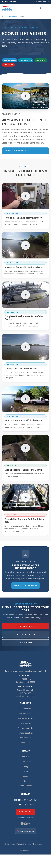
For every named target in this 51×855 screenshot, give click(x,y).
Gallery (25, 766)
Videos (25, 776)
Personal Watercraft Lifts (25, 723)
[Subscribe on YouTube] (25, 824)
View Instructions (24, 585)
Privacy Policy (25, 850)
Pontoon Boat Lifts (25, 728)
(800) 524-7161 (30, 799)
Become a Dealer (25, 818)
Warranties (25, 742)
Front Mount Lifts (25, 713)
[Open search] (41, 8)
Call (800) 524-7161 (25, 634)
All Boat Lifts (25, 709)
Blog (25, 781)
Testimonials (25, 761)
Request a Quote (25, 626)
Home (4, 16)
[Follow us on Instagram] (28, 824)
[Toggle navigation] (46, 8)
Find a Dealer (26, 642)
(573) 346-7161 (28, 804)
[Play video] (25, 96)
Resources (13, 16)
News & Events (25, 786)
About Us (25, 757)
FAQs (25, 771)
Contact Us (25, 812)
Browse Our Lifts (14, 150)
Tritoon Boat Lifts (25, 733)
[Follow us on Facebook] (22, 824)
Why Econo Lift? (25, 737)
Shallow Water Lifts (25, 718)
